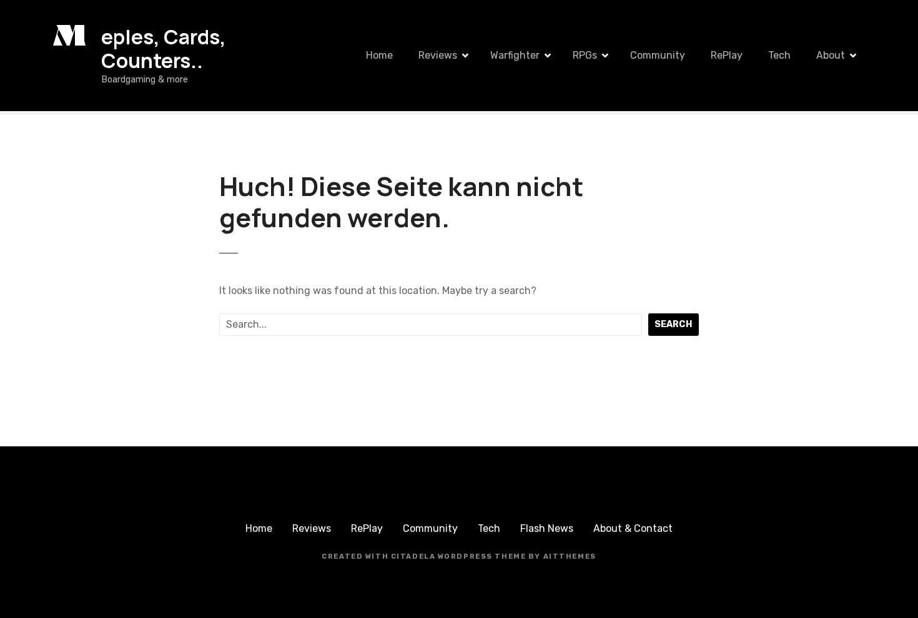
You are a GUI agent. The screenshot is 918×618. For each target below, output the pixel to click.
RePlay (727, 55)
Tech (779, 55)
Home (379, 55)
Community (657, 55)
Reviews (437, 55)
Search (673, 324)
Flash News (546, 528)
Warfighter (515, 55)
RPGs (585, 55)
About (830, 55)
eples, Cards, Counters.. (163, 48)
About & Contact (633, 528)
